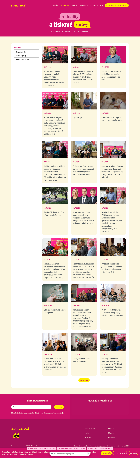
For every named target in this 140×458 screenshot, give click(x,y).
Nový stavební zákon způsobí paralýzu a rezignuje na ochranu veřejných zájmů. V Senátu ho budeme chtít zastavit (83, 217)
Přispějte (111, 433)
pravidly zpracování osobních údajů (52, 413)
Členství (111, 428)
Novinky (87, 433)
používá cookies (16, 452)
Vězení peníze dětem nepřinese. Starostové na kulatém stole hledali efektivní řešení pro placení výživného (55, 364)
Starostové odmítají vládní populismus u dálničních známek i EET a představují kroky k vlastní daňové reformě (113, 171)
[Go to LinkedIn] (110, 406)
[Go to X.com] (100, 406)
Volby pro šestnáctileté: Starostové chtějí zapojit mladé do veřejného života (112, 313)
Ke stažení (111, 438)
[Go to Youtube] (105, 406)
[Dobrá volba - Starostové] (18, 5)
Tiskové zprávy (21, 56)
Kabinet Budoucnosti (23, 59)
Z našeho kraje (21, 52)
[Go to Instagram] (95, 406)
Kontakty (88, 438)
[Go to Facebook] (90, 406)
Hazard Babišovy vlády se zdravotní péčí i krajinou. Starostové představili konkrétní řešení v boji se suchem (83, 76)
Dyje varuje (77, 117)
